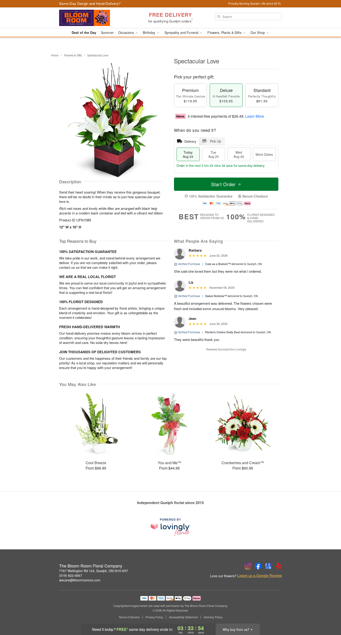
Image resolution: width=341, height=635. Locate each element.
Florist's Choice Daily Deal (222, 332)
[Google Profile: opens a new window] (268, 566)
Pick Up (215, 141)
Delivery (190, 141)
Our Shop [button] (258, 32)
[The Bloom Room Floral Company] (92, 17)
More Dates (264, 154)
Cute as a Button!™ (218, 264)
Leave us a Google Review (259, 575)
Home (54, 55)
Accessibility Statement (183, 617)
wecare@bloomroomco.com (79, 580)
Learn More (254, 116)
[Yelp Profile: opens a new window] (278, 566)
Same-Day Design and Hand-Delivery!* (90, 3)
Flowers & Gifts (73, 55)
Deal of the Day (84, 32)
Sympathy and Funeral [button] (181, 32)
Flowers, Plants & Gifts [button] (224, 32)
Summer (107, 32)
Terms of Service (129, 617)
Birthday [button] (149, 32)
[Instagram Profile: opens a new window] (248, 566)
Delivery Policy (213, 617)
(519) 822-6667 (70, 575)
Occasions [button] (126, 32)
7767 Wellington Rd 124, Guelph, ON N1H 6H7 (93, 570)
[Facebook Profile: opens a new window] (258, 566)
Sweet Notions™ (216, 296)
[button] (329, 615)
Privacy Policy (154, 617)
